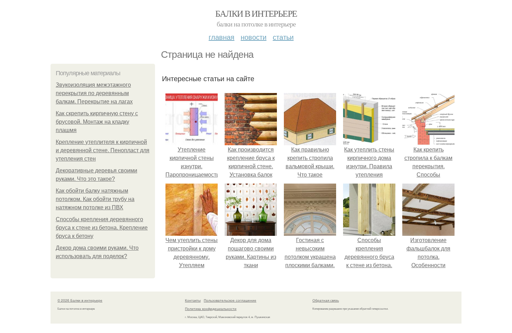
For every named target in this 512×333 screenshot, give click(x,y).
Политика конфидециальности (210, 308)
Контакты (193, 300)
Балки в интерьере (256, 13)
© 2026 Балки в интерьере (79, 300)
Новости (253, 37)
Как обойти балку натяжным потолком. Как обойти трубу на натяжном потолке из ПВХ (95, 199)
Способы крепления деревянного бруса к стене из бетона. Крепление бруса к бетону (102, 227)
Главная (221, 37)
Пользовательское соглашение (230, 300)
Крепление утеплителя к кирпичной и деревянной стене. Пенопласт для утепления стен (102, 150)
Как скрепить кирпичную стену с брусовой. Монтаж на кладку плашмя (97, 121)
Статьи (283, 37)
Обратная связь (325, 300)
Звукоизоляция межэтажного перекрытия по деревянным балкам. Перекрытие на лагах (94, 93)
